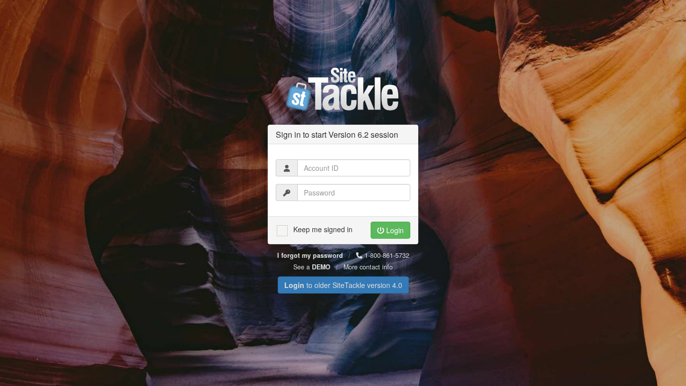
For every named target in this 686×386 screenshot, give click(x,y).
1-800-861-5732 (386, 255)
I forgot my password (310, 255)
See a (311, 266)
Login (394, 230)
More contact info (368, 266)
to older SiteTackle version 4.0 (343, 285)
